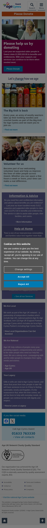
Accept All (23, 277)
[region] (23, 264)
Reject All (23, 284)
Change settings (23, 269)
